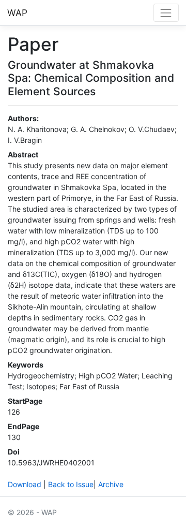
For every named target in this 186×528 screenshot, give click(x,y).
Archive (110, 484)
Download (24, 484)
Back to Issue (71, 484)
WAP (17, 12)
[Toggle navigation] (166, 13)
